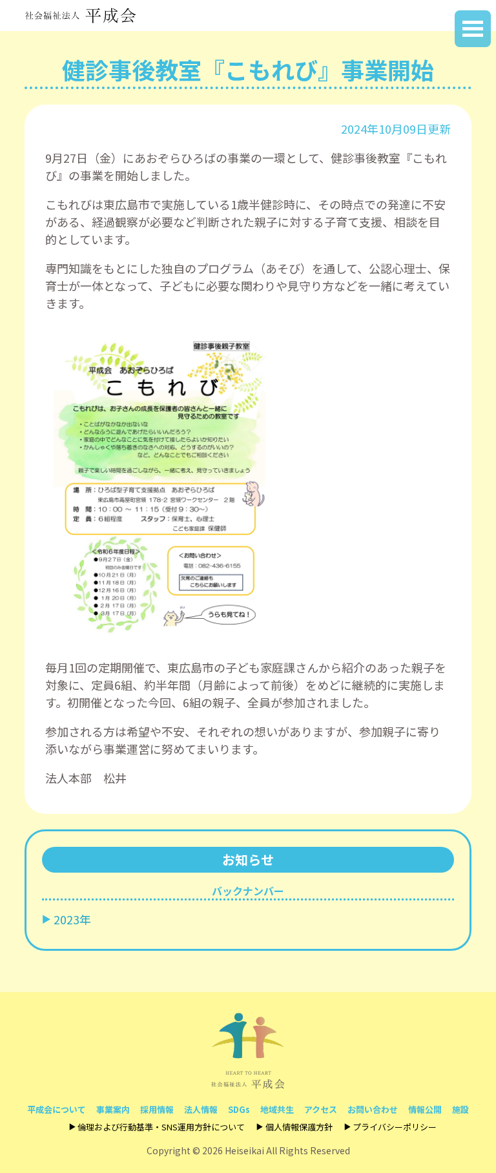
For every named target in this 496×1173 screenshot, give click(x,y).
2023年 (72, 919)
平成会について (56, 1109)
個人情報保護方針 (298, 1127)
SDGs (239, 1109)
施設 (460, 1109)
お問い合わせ (372, 1109)
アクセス (320, 1109)
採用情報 (157, 1109)
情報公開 (425, 1109)
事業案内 (113, 1109)
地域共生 (277, 1109)
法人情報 (201, 1109)
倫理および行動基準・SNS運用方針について (161, 1127)
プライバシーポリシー (395, 1127)
